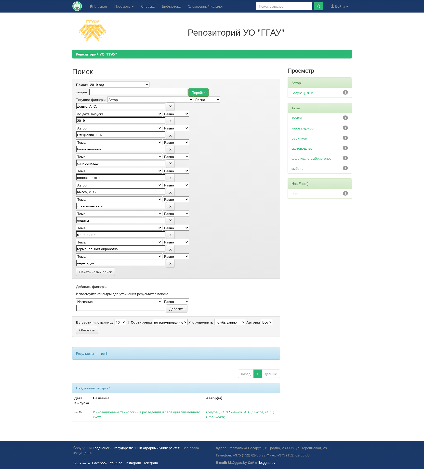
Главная (100, 6)
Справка (148, 6)
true (295, 193)
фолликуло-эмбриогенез (311, 158)
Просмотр (122, 6)
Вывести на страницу (95, 322)
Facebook (99, 462)
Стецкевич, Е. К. (220, 416)
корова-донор (303, 128)
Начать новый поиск (95, 271)
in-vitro (297, 117)
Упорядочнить (200, 322)
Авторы (253, 322)
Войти (340, 6)
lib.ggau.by (266, 462)
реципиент (300, 138)
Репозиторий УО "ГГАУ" (96, 54)
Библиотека (171, 6)
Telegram (150, 462)
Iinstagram (133, 462)
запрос (82, 91)
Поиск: (82, 84)
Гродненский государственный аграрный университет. (136, 447)
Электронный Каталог (205, 6)
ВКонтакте (81, 462)
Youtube (116, 462)
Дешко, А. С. (241, 411)
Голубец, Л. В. (217, 411)
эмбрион (298, 168)
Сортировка (141, 322)
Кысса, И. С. (263, 411)
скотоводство (302, 148)
